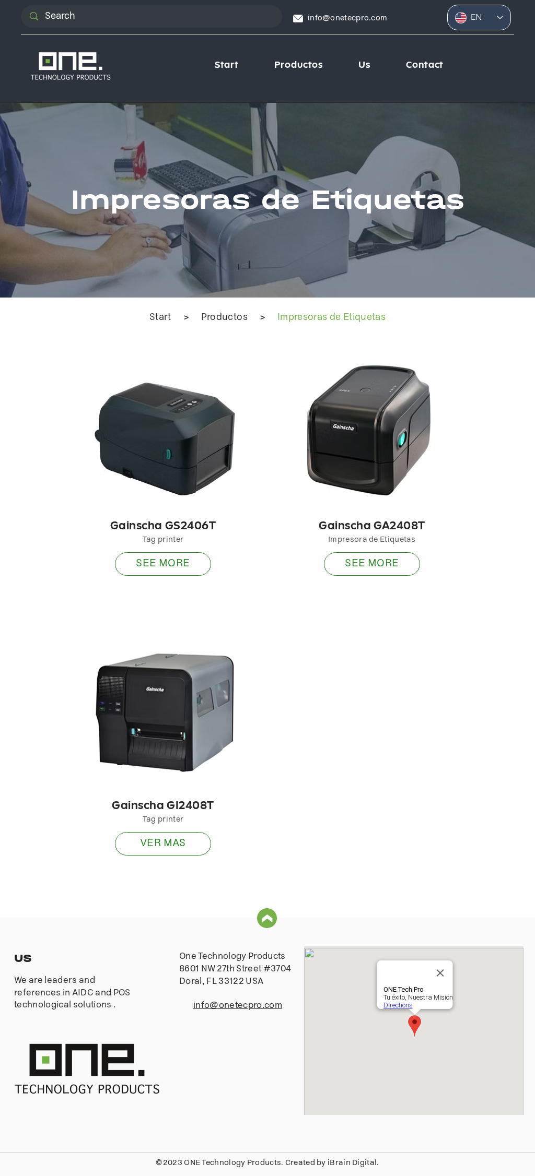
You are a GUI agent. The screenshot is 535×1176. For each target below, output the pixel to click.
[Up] (267, 918)
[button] (299, 66)
